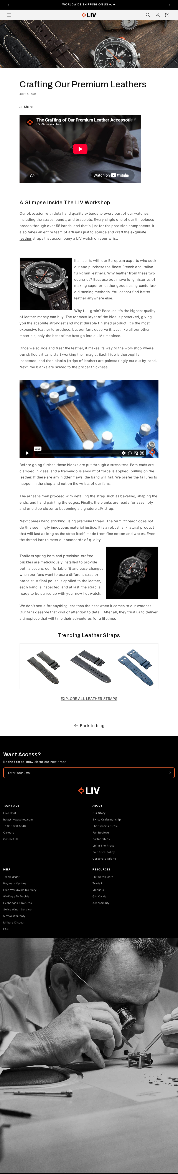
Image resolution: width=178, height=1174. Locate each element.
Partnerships (101, 839)
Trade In (98, 883)
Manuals (98, 890)
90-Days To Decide (16, 896)
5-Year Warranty (14, 916)
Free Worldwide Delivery (20, 890)
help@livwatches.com (18, 819)
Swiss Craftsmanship (106, 819)
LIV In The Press (103, 845)
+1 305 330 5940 (14, 826)
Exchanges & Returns (17, 903)
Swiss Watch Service (17, 909)
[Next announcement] (169, 5)
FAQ (6, 929)
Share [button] (28, 106)
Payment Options (14, 883)
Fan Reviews (101, 832)
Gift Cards (99, 896)
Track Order (11, 876)
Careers (8, 832)
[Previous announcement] (8, 5)
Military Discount (14, 922)
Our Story (98, 813)
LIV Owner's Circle (105, 826)
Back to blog (92, 725)
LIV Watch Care (102, 876)
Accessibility (101, 903)
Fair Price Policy (103, 852)
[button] (9, 15)
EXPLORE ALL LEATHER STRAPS (89, 698)
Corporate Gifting (104, 858)
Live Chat (9, 813)
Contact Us (10, 839)
